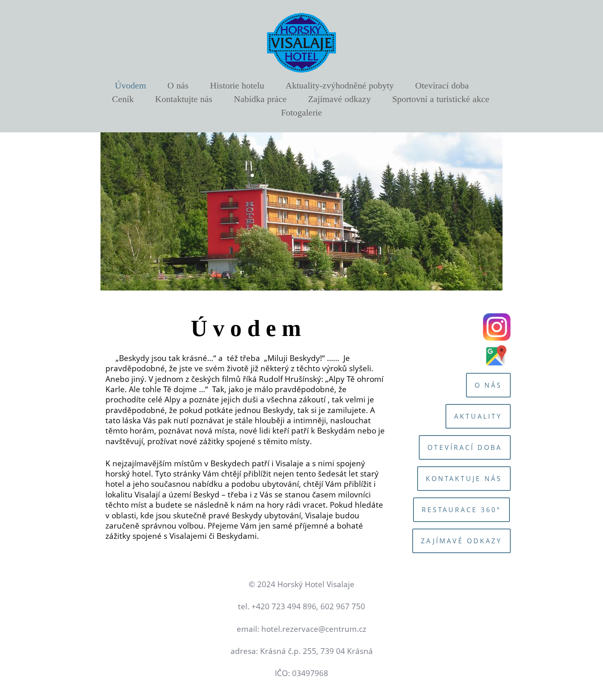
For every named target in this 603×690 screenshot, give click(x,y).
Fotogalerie (301, 112)
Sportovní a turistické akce (440, 99)
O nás (178, 85)
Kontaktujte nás (183, 99)
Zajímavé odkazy (339, 99)
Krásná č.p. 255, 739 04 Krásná (316, 650)
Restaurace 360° (461, 509)
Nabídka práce (260, 99)
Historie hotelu (237, 85)
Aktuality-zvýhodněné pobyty (340, 85)
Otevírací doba (442, 85)
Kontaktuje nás (464, 478)
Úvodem (130, 85)
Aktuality (478, 416)
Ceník (123, 99)
